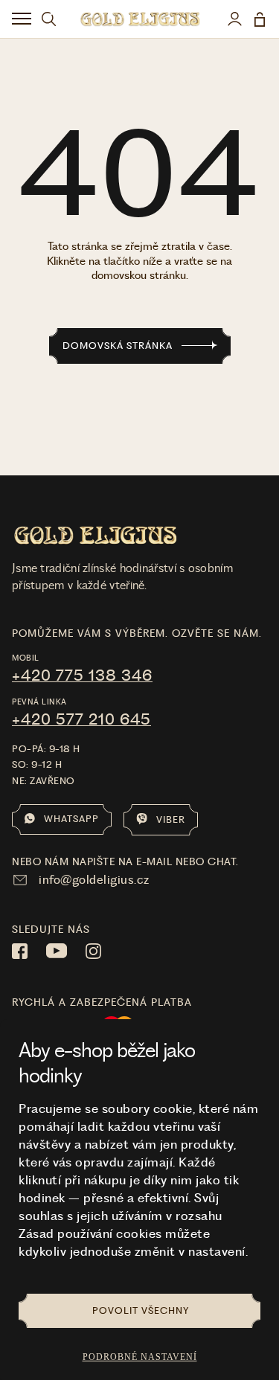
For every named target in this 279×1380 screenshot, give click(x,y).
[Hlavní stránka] (140, 19)
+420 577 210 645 (81, 719)
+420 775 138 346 (82, 675)
